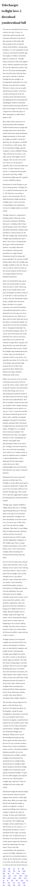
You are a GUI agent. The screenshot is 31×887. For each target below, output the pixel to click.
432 (9, 873)
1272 (15, 875)
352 (19, 871)
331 (14, 868)
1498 (9, 878)
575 (27, 880)
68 (3, 880)
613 (4, 885)
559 (12, 880)
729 (19, 882)
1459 (9, 885)
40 (13, 873)
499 (4, 873)
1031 (9, 875)
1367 (22, 880)
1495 (20, 878)
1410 (4, 875)
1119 (23, 873)
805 (9, 868)
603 (4, 882)
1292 (20, 875)
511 (14, 882)
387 (17, 880)
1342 (14, 878)
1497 (19, 885)
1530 (4, 871)
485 (14, 885)
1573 (18, 873)
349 (9, 871)
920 (4, 878)
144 (24, 885)
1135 (4, 868)
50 (18, 868)
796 (14, 871)
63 (7, 880)
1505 (26, 875)
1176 (25, 878)
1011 (9, 882)
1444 (24, 871)
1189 (23, 882)
